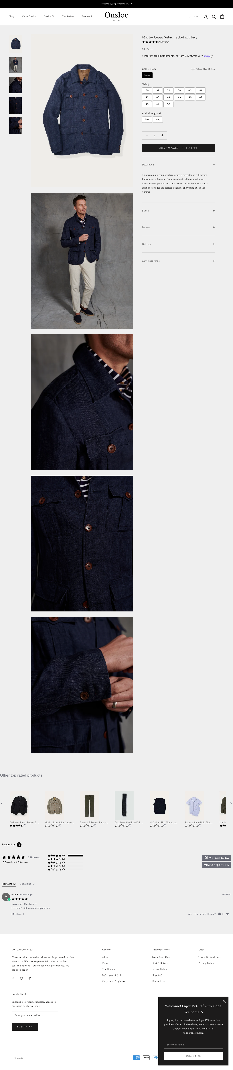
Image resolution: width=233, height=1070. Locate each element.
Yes (158, 119)
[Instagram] (21, 978)
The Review (68, 16)
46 (190, 97)
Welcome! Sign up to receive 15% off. (117, 4)
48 (147, 104)
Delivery (146, 244)
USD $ (192, 16)
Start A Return (160, 963)
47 (200, 97)
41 (201, 90)
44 (168, 97)
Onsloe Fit (49, 16)
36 (147, 90)
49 (157, 104)
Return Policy (159, 969)
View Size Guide (205, 69)
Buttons (146, 227)
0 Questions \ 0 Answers (16, 862)
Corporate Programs (113, 981)
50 (168, 104)
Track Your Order (162, 957)
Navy (147, 75)
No (147, 119)
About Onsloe (29, 16)
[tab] (9, 884)
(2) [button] (63, 855)
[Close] (224, 1001)
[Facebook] (13, 978)
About (105, 957)
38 (168, 90)
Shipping (157, 975)
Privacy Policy (206, 963)
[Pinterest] (30, 978)
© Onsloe (19, 1058)
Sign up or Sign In (112, 975)
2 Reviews (163, 42)
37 (157, 90)
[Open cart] (222, 16)
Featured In (87, 16)
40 (189, 90)
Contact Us (158, 981)
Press (105, 963)
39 (179, 90)
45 (179, 97)
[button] (1, 803)
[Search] (214, 16)
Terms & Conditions (209, 957)
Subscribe (193, 1056)
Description (148, 164)
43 (157, 97)
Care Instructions (150, 261)
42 (147, 97)
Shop (11, 16)
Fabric (145, 210)
